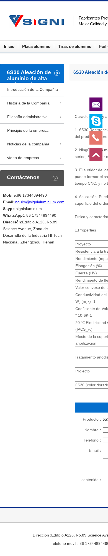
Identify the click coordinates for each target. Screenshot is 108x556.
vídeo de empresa (23, 157)
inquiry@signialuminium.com (39, 202)
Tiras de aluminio (74, 46)
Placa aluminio (36, 46)
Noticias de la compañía (28, 144)
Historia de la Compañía (28, 103)
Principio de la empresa (27, 130)
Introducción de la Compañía (32, 89)
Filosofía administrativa (27, 116)
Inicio (9, 46)
